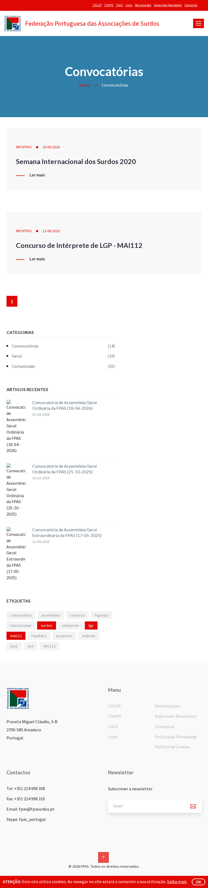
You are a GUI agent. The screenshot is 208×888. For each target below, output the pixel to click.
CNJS (119, 5)
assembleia (50, 615)
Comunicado (63, 366)
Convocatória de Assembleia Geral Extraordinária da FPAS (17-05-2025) (67, 532)
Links (128, 5)
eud (30, 646)
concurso (77, 615)
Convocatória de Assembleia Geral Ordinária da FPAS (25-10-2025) (64, 468)
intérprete (70, 625)
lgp (91, 625)
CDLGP (97, 5)
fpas (14, 646)
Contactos (190, 5)
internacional (20, 625)
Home (84, 85)
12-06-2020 (51, 230)
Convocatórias (63, 346)
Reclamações (143, 5)
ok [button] (198, 881)
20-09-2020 (51, 147)
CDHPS (108, 5)
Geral (63, 356)
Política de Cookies (172, 746)
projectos (64, 635)
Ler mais (37, 175)
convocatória (21, 615)
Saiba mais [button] (177, 881)
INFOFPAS (24, 147)
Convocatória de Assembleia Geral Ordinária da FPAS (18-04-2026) (64, 405)
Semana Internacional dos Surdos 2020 (76, 161)
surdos (46, 625)
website (88, 635)
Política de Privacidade (176, 736)
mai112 (16, 635)
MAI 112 (49, 646)
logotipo (102, 615)
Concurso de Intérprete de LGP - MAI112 (79, 245)
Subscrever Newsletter (168, 5)
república (39, 635)
